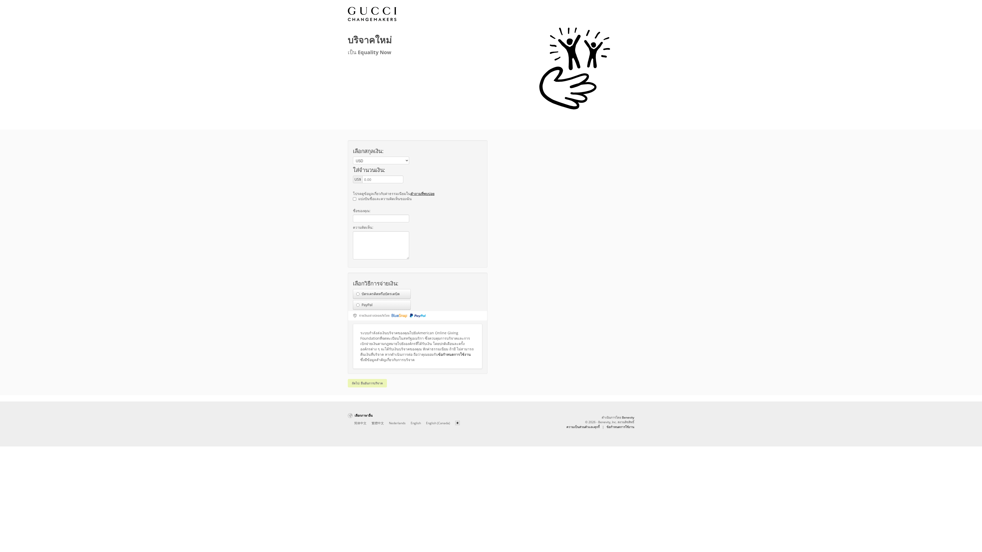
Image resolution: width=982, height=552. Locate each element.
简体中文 (360, 423)
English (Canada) (438, 423)
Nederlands (397, 423)
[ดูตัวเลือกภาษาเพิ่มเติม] (457, 423)
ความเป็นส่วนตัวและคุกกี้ (583, 427)
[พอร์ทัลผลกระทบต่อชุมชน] (372, 14)
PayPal (367, 304)
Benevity (628, 417)
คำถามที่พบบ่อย (422, 193)
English (416, 423)
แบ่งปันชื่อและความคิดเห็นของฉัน (384, 198)
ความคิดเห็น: (363, 227)
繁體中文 (378, 423)
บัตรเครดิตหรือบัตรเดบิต (380, 293)
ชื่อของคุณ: (362, 210)
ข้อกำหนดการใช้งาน (454, 354)
